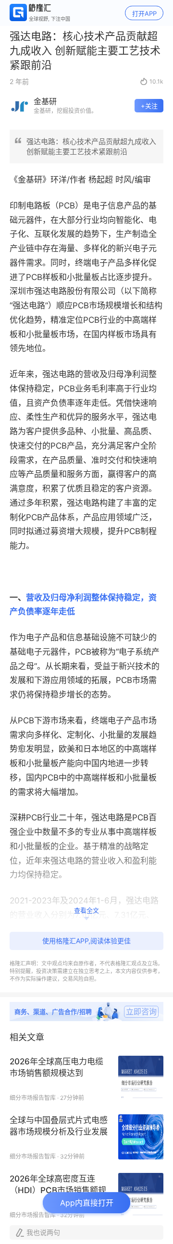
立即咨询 (141, 1011)
